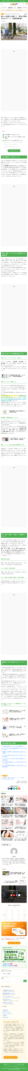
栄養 (13, 777)
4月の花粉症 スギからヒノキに (12, 134)
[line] (17, 788)
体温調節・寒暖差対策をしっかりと (12, 146)
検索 (2, 978)
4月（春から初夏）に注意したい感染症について (15, 152)
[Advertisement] (14, 66)
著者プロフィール (6, 1011)
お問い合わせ (6, 1017)
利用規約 (5, 1015)
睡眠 (5, 779)
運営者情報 (5, 1010)
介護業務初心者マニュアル (8, 990)
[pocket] (19, 788)
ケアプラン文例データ (7, 996)
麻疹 (12, 779)
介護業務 (5, 775)
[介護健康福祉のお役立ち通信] (14, 4)
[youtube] (14, 895)
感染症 (9, 777)
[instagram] (11, 895)
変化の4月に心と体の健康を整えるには (14, 140)
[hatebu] (14, 788)
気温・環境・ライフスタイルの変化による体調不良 (15, 137)
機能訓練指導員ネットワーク (9, 993)
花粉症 (8, 779)
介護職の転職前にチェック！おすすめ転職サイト (13, 746)
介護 (2, 14)
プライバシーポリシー (7, 1013)
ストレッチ (18, 777)
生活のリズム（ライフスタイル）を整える (14, 142)
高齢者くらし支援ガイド (8, 1002)
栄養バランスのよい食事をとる (11, 144)
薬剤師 (4, 777)
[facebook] (9, 788)
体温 (23, 777)
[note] (19, 895)
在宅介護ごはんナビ (7, 999)
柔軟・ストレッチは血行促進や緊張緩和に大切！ (14, 149)
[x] (11, 788)
